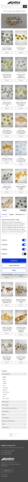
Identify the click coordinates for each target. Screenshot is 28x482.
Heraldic (5, 394)
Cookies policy (4, 476)
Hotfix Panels (5, 427)
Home (4, 11)
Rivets (3, 424)
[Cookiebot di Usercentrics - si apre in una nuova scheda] (20, 210)
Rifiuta (14, 270)
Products (9, 11)
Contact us (7, 470)
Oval (4, 385)
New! (4, 396)
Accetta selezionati (14, 265)
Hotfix (3, 414)
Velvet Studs (5, 405)
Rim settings (6, 398)
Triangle (4, 383)
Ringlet (4, 381)
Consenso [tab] (4, 214)
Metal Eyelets (5, 411)
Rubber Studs (5, 401)
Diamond (5, 390)
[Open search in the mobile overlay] (12, 6)
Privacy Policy (4, 474)
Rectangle (5, 387)
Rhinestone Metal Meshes (8, 421)
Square (4, 379)
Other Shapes (6, 392)
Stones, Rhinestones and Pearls (9, 408)
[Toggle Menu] (25, 6)
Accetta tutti (14, 260)
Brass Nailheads (17, 11)
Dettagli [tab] (11, 214)
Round (4, 377)
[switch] (24, 245)
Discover (7, 52)
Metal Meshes (5, 417)
